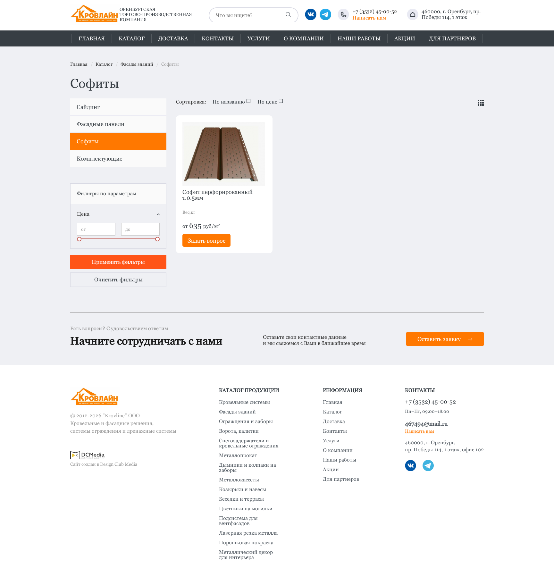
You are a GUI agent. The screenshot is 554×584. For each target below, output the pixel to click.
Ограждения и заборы (246, 421)
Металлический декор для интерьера (246, 555)
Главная (92, 39)
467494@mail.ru (426, 423)
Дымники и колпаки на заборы (247, 468)
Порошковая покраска (246, 542)
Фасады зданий (237, 411)
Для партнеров (452, 39)
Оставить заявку (439, 339)
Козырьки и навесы (242, 489)
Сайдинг (88, 107)
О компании (304, 39)
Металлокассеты (239, 479)
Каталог (332, 411)
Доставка (173, 39)
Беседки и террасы (241, 499)
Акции (404, 39)
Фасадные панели (100, 124)
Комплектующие (99, 158)
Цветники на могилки (246, 508)
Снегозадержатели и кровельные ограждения (249, 443)
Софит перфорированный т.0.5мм (217, 195)
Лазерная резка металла (248, 533)
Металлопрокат (238, 455)
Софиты (88, 141)
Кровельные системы (244, 402)
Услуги (259, 39)
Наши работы (359, 39)
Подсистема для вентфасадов (238, 521)
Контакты (218, 39)
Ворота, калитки (239, 431)
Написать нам (369, 18)
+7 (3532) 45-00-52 (374, 11)
